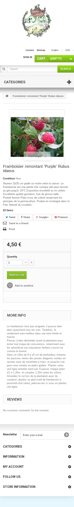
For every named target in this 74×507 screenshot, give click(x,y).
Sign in (27, 57)
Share (26, 217)
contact (30, 50)
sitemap (41, 50)
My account (13, 467)
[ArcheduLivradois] (37, 21)
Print (12, 229)
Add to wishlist (23, 285)
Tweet (11, 217)
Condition (9, 178)
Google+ (43, 217)
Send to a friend (18, 223)
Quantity (12, 256)
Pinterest (62, 217)
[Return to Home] (7, 96)
